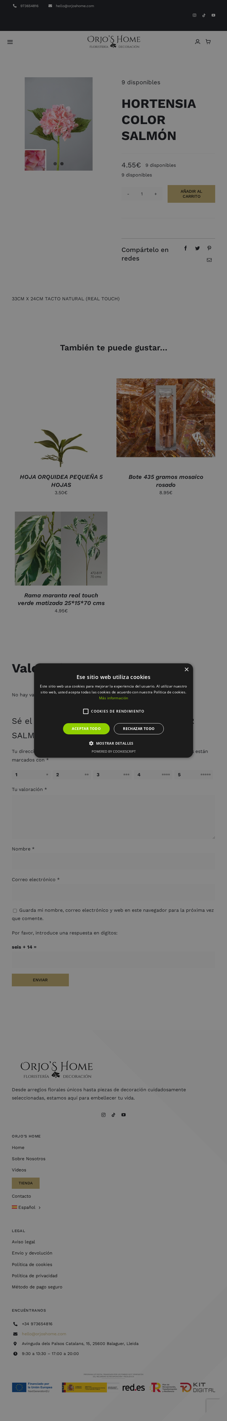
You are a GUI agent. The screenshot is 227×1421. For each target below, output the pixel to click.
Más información (113, 697)
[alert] (113, 710)
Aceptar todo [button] (86, 728)
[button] (86, 711)
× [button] (186, 669)
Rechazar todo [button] (139, 728)
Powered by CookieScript (114, 751)
